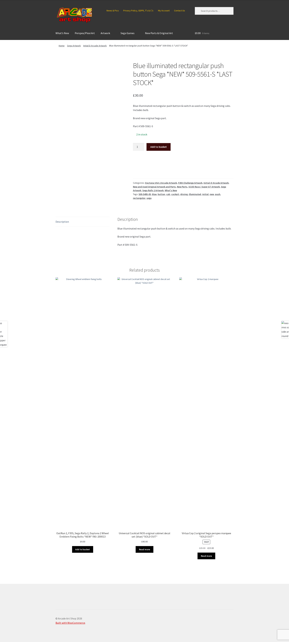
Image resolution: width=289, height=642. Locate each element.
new (212, 194)
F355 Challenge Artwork (190, 182)
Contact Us (179, 10)
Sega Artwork (74, 45)
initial (205, 194)
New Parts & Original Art (159, 33)
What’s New (62, 33)
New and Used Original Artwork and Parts (154, 186)
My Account (164, 10)
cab (168, 194)
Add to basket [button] (82, 549)
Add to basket (158, 146)
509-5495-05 (145, 194)
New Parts (182, 186)
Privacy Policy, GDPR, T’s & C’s (138, 10)
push (217, 194)
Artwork (105, 33)
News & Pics (113, 10)
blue (154, 194)
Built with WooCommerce (70, 622)
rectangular (139, 198)
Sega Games (127, 33)
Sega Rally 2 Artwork (153, 190)
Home (62, 45)
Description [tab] (62, 221)
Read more (144, 549)
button (161, 194)
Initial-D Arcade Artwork (95, 45)
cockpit (175, 194)
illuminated (195, 194)
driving (184, 194)
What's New (171, 190)
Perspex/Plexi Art (85, 33)
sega (149, 198)
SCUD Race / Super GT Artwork (204, 186)
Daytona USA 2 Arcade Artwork (161, 182)
